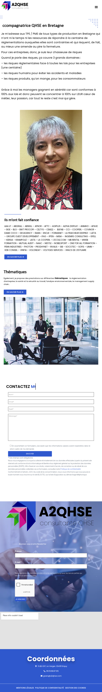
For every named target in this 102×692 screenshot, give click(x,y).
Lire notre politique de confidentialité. (51, 576)
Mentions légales (25, 688)
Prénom (18, 551)
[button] (15, 256)
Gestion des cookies (75, 688)
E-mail (18, 562)
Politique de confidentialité (70, 469)
